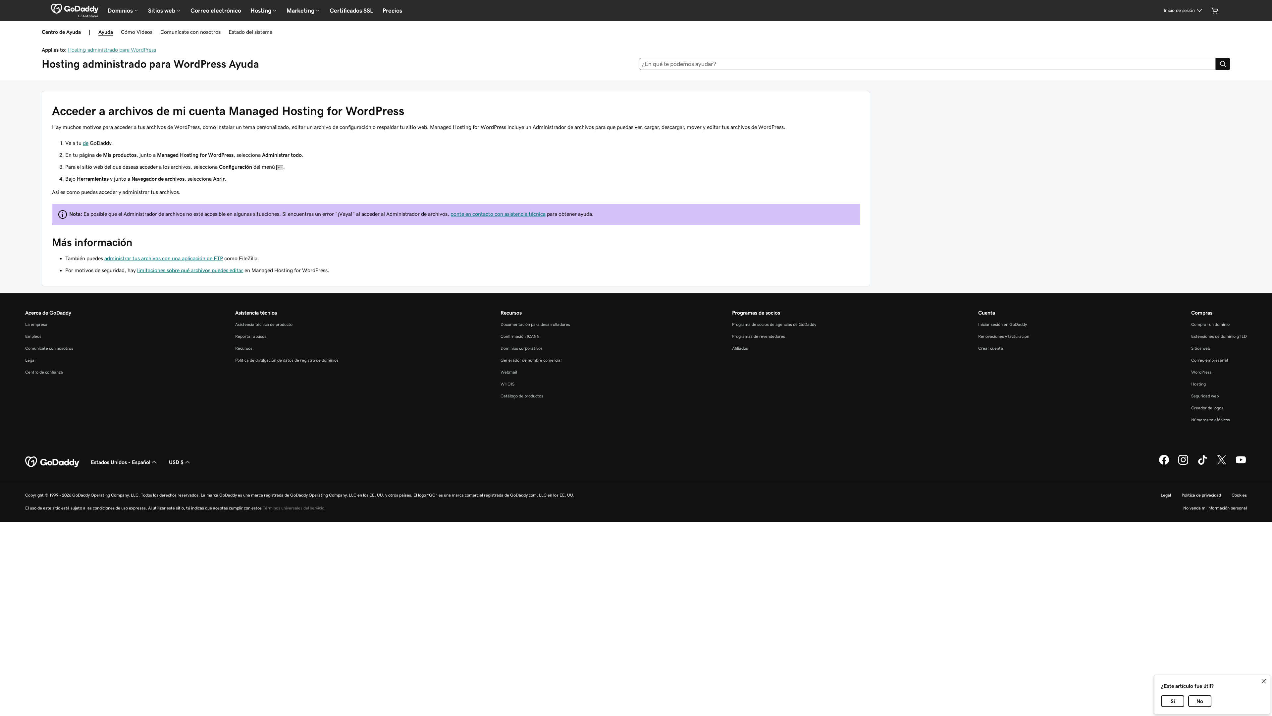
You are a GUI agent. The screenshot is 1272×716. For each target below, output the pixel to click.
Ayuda (105, 31)
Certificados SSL (351, 11)
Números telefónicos (1210, 420)
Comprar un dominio (1210, 324)
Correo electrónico (215, 11)
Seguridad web (1205, 396)
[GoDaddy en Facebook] (1164, 463)
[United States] (74, 8)
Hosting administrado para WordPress (112, 49)
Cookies (1239, 495)
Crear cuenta (990, 348)
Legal (30, 360)
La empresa (36, 324)
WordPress (1201, 372)
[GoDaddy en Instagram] (1183, 463)
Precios (392, 11)
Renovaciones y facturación (1003, 336)
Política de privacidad (1201, 495)
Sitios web (1200, 348)
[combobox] (927, 64)
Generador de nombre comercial (531, 360)
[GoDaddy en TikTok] (1202, 463)
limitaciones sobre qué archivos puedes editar (190, 270)
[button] (1264, 681)
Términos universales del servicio (293, 508)
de (85, 143)
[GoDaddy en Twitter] (1222, 463)
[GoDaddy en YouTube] (1241, 463)
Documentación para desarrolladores (535, 324)
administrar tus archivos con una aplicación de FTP (163, 258)
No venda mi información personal (1215, 508)
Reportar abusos (250, 336)
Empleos (33, 336)
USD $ (176, 462)
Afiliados (740, 348)
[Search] (1223, 64)
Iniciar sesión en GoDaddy (1002, 324)
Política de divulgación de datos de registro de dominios (287, 360)
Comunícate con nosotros (190, 31)
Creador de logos (1207, 408)
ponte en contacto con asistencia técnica (498, 213)
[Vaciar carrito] (1214, 10)
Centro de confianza (44, 372)
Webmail (509, 372)
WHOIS (507, 384)
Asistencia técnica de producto (263, 324)
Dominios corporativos (522, 348)
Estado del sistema (250, 31)
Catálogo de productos (522, 396)
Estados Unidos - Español (120, 462)
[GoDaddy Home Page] (52, 462)
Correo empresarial (1209, 360)
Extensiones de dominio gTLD (1219, 336)
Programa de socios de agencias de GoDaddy (774, 324)
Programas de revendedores (758, 336)
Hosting (1198, 384)
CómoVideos (136, 31)
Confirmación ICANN (520, 336)
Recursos (243, 348)
